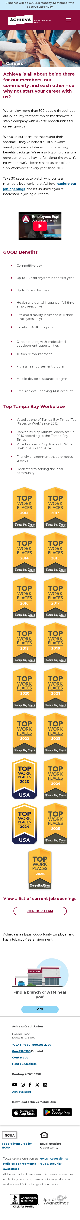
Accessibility (59, 1158)
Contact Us (20, 1057)
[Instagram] (24, 1085)
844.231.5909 (21, 1051)
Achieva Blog (21, 1091)
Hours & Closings (24, 1064)
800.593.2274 (41, 1044)
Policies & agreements (19, 1163)
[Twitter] (39, 1085)
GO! (40, 1009)
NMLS (44, 1158)
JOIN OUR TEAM (40, 911)
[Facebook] (32, 1085)
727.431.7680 (21, 1044)
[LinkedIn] (46, 1085)
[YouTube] (16, 1085)
